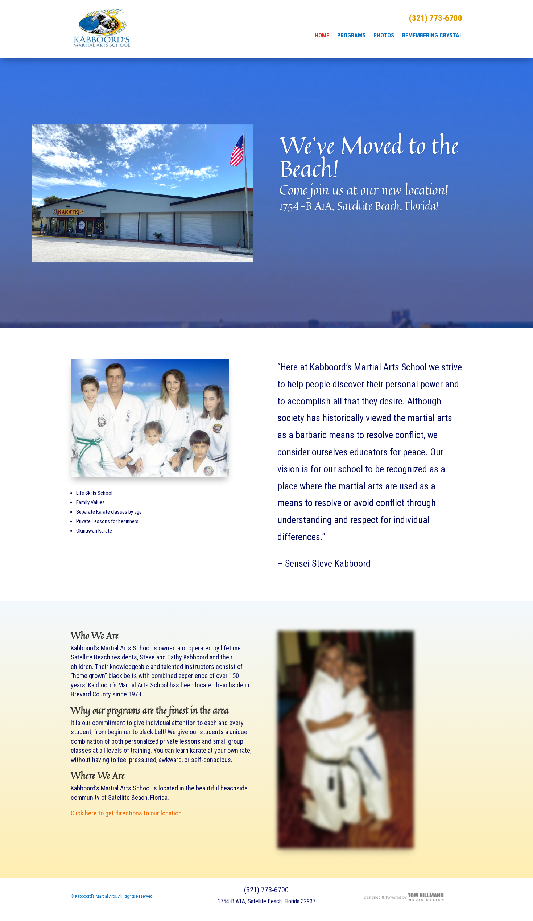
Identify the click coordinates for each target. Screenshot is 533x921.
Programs (351, 36)
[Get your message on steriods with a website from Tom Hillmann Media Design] (404, 900)
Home (322, 36)
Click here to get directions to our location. (127, 813)
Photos (383, 36)
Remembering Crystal (432, 36)
